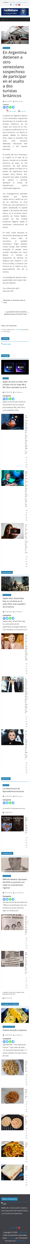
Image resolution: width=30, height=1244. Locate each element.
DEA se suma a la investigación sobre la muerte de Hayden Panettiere (26, 745)
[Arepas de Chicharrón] (12, 1127)
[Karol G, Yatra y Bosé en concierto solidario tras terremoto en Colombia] (12, 654)
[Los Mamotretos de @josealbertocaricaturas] (12, 833)
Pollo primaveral (26, 1145)
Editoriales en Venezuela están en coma (14, 301)
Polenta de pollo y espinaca (15, 1030)
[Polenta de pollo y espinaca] (15, 1016)
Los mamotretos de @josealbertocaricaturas (13, 808)
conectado (17, 329)
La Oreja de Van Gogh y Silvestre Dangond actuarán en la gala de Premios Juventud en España (26, 695)
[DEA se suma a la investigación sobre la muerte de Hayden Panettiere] (12, 752)
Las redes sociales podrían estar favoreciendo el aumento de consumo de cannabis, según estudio (26, 434)
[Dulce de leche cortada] (12, 1101)
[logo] (3, 1203)
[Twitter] (7, 107)
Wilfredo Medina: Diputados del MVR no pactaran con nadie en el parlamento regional (15, 883)
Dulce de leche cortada (26, 1094)
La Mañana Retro (6, 876)
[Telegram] (13, 107)
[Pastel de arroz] (12, 1176)
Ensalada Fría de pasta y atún (26, 1066)
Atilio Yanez (19, 101)
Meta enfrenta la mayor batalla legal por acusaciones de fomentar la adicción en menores (26, 489)
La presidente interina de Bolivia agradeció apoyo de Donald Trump (15, 313)
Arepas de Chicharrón (26, 1120)
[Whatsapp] (10, 107)
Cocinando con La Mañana (8, 1026)
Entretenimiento (7, 595)
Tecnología (5, 378)
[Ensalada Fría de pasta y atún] (12, 1073)
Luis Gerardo (19, 893)
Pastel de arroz (26, 1169)
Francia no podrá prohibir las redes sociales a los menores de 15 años (26, 538)
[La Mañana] (3, 19)
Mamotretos (6, 785)
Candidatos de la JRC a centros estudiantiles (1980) (26, 925)
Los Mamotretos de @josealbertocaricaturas (13, 790)
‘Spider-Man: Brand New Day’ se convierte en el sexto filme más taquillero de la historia (14, 602)
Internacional (6, 48)
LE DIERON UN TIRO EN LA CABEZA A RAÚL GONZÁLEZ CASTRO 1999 (13, 993)
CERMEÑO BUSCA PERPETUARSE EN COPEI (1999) (26, 963)
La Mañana (18, 392)
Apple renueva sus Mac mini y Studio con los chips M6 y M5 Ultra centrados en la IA (15, 384)
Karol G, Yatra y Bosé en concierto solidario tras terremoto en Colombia (26, 647)
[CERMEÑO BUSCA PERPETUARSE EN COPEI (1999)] (12, 970)
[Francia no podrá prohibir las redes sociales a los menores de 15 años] (12, 545)
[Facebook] (4, 107)
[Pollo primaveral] (12, 1152)
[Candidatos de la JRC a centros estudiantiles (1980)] (12, 932)
